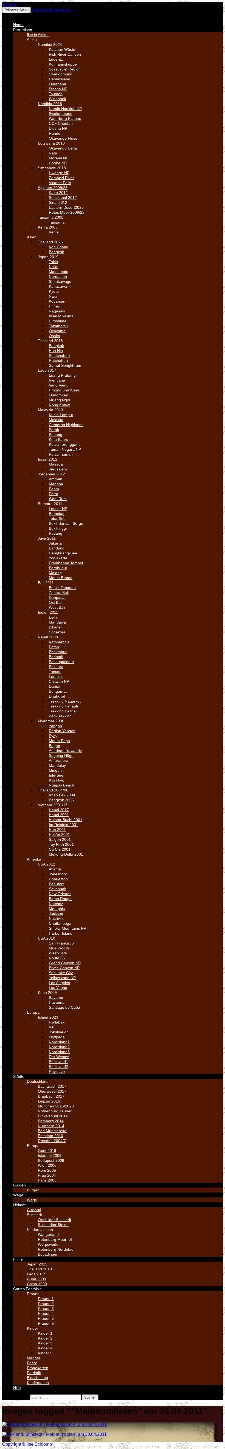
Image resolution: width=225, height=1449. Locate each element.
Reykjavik (57, 1071)
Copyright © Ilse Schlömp (27, 1444)
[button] (15, 15)
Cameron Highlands (66, 424)
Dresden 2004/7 (52, 1140)
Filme (18, 1259)
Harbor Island (60, 933)
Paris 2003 (47, 1180)
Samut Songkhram (65, 365)
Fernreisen (22, 29)
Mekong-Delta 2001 (66, 854)
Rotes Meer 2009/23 (67, 212)
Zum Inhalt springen (51, 9)
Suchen (9, 4)
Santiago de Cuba (64, 1007)
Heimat (19, 1205)
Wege (18, 1195)
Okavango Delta (63, 148)
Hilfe (17, 1387)
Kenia (54, 232)
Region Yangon (62, 731)
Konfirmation (38, 1382)
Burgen (19, 1185)
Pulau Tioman (61, 454)
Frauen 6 (46, 1323)
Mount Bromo (60, 578)
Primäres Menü (16, 10)
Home (18, 24)
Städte (18, 1076)
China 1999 (37, 1284)
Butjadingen (48, 1254)
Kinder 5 (45, 1353)
